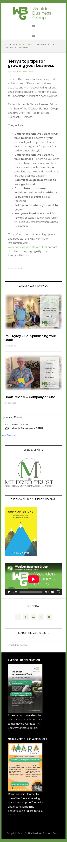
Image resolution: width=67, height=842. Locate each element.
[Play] (9, 592)
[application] (33, 579)
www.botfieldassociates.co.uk (26, 247)
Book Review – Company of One (30, 397)
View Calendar (8, 435)
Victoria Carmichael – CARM (27, 428)
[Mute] (52, 592)
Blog (24, 269)
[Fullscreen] (58, 592)
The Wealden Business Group (33, 13)
